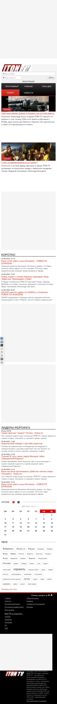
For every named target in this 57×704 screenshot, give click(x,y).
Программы (11, 86)
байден (24, 563)
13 (28, 522)
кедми (50, 569)
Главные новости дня (28, 87)
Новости (8, 601)
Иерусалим (42, 558)
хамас (15, 584)
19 (21, 526)
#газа (5, 553)
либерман (28, 574)
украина (6, 583)
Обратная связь (33, 598)
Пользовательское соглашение (36, 701)
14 (36, 522)
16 (52, 522)
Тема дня (46, 86)
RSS (6, 628)
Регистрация (28, 81)
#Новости (20, 548)
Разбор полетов (10, 93)
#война (49, 549)
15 (44, 522)
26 (21, 530)
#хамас (23, 558)
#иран (13, 553)
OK (6, 625)
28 (36, 530)
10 (5, 522)
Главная (8, 598)
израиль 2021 (33, 569)
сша (42, 578)
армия (16, 563)
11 (13, 522)
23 (52, 526)
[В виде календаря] (13, 501)
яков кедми (32, 584)
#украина (13, 558)
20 (28, 526)
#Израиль (8, 548)
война (32, 563)
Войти (51, 77)
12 (21, 522)
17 (5, 526)
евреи (45, 563)
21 (36, 526)
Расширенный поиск (12, 604)
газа (38, 563)
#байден (41, 549)
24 (5, 530)
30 (52, 530)
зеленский (7, 569)
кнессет (6, 574)
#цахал (32, 558)
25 (13, 530)
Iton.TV (15, 673)
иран (43, 569)
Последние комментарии (14, 607)
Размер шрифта (38, 595)
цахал (22, 584)
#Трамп (31, 548)
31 (5, 534)
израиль (19, 569)
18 (13, 526)
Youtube (8, 616)
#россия (39, 554)
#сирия (48, 554)
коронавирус (16, 574)
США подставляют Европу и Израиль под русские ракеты (27, 113)
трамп (49, 579)
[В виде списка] (18, 501)
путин (27, 578)
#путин (21, 554)
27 (28, 530)
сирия (35, 579)
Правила (30, 601)
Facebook (8, 619)
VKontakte (8, 622)
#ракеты (30, 554)
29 (44, 530)
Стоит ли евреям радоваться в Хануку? (19, 162)
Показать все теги (9, 589)
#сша (5, 558)
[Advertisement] (28, 29)
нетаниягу (38, 574)
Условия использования (36, 604)
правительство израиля (12, 579)
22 (44, 526)
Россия (7, 563)
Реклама (30, 607)
